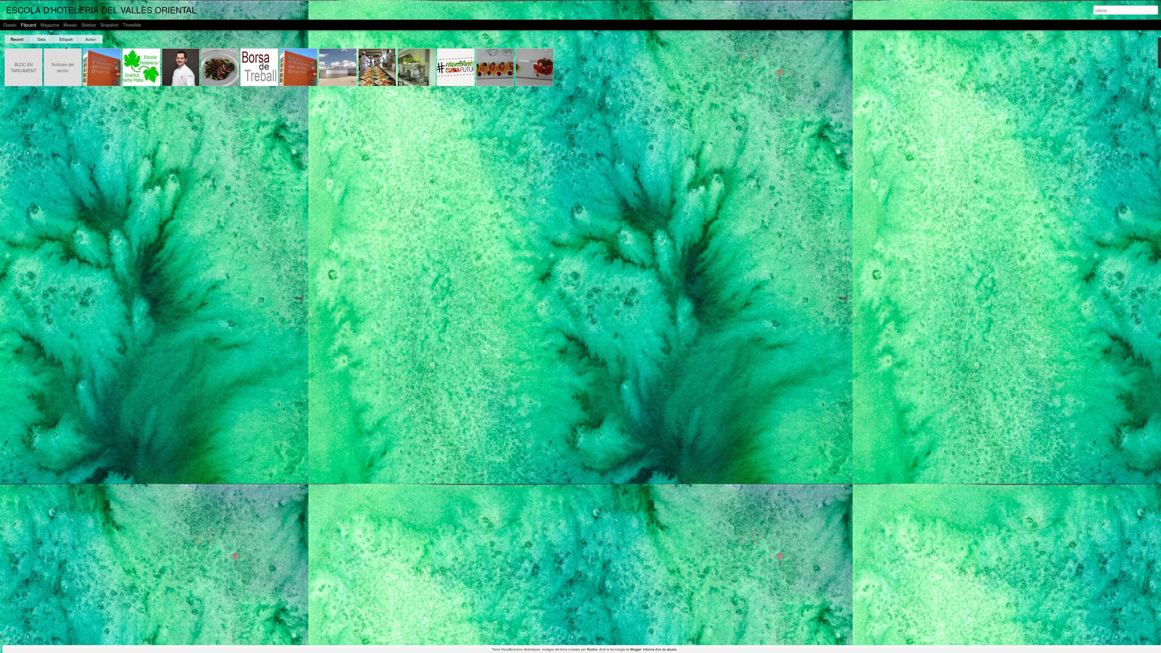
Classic (10, 25)
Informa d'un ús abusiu (659, 649)
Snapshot (109, 25)
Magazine (50, 25)
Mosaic (70, 25)
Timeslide (132, 25)
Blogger (635, 649)
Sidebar (88, 25)
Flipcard (28, 25)
